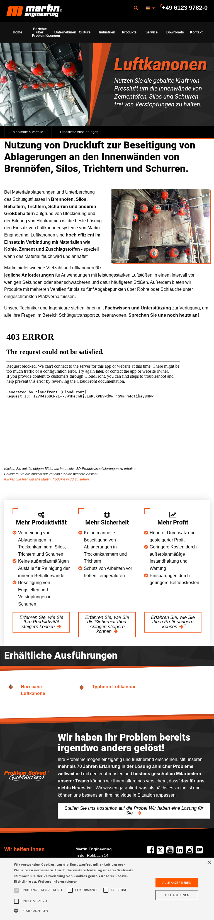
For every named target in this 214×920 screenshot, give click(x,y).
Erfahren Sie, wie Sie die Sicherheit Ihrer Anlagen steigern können (107, 624)
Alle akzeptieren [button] (176, 882)
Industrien (107, 32)
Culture (85, 32)
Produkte (129, 32)
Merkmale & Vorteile (28, 132)
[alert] (107, 889)
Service (151, 32)
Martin (34, 11)
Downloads (175, 32)
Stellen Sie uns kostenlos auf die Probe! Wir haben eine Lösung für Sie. (133, 811)
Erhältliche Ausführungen (79, 132)
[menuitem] (34, 11)
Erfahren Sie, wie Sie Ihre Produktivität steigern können (41, 622)
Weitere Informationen (58, 881)
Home (17, 32)
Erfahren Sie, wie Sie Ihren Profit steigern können (173, 622)
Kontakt (196, 32)
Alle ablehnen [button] (176, 895)
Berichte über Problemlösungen (41, 32)
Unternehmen (63, 32)
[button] (74, 910)
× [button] (209, 862)
